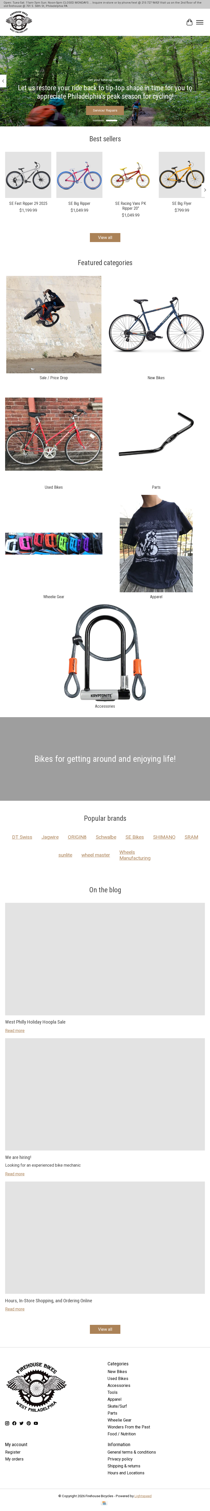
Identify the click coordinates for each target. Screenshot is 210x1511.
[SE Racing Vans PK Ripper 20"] (131, 175)
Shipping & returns (124, 1466)
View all (105, 237)
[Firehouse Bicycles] (19, 22)
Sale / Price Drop (54, 377)
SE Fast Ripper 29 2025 (28, 203)
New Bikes (156, 377)
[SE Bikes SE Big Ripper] (79, 175)
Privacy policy (120, 1459)
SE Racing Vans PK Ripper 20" (130, 206)
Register (12, 1452)
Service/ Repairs (105, 110)
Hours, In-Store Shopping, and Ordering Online (48, 1301)
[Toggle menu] (200, 22)
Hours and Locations (126, 1472)
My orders (14, 1459)
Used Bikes (54, 487)
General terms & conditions (132, 1452)
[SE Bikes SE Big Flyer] (182, 175)
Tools (113, 1392)
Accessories (105, 706)
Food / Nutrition (122, 1434)
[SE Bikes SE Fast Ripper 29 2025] (28, 175)
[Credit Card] (104, 1503)
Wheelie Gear (53, 596)
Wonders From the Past (129, 1427)
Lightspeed (143, 1496)
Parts (156, 487)
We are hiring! (18, 1157)
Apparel (156, 596)
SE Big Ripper (79, 203)
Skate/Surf (117, 1406)
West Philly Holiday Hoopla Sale (35, 1022)
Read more (15, 1030)
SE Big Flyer (182, 203)
